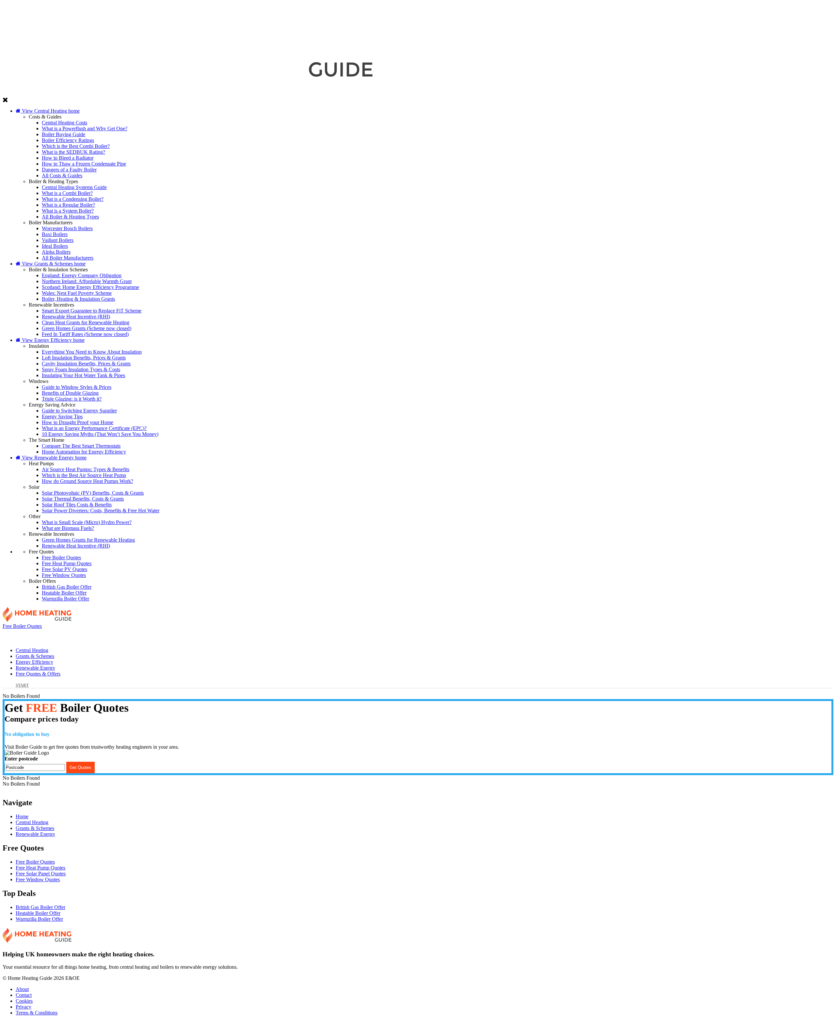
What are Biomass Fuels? (68, 528)
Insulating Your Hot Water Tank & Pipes (83, 375)
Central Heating (83, 635)
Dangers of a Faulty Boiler (69, 169)
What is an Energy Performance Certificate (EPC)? (94, 428)
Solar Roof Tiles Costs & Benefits (77, 504)
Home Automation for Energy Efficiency (84, 452)
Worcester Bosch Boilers (67, 228)
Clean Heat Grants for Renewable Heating (85, 322)
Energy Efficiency (416, 635)
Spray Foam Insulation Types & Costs (81, 369)
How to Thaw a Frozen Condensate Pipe (84, 164)
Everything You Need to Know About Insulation (92, 352)
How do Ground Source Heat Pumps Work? (87, 481)
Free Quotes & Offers (748, 635)
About (22, 989)
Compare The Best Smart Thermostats (81, 446)
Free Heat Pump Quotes (66, 563)
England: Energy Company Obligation (81, 275)
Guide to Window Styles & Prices (76, 387)
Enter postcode (21, 758)
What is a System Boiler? (68, 211)
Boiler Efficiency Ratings (68, 140)
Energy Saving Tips (62, 416)
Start (22, 685)
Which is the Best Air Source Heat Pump (84, 475)
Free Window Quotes (64, 575)
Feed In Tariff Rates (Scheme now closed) (85, 334)
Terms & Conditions (36, 1012)
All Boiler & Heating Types (70, 216)
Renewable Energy (581, 635)
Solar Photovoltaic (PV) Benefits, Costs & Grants (93, 493)
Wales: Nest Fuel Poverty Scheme (77, 293)
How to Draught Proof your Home (77, 422)
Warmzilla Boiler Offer (65, 598)
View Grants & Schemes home (53, 263)
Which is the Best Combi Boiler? (76, 146)
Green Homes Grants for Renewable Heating (88, 540)
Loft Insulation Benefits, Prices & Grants (84, 357)
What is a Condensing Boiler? (73, 199)
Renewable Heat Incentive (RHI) (76, 316)
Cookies (24, 1001)
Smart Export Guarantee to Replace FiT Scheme (91, 310)
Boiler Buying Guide (63, 134)
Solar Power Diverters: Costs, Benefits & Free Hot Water (100, 510)
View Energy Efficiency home (53, 340)
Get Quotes (80, 767)
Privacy (23, 1007)
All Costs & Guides (62, 175)
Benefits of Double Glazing (70, 393)
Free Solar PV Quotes (64, 569)
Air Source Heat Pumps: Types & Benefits (85, 469)
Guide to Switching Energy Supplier (79, 410)
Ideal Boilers (55, 246)
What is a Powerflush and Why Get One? (84, 128)
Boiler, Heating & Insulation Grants (78, 299)
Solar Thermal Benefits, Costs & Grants (83, 499)
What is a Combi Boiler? (67, 193)
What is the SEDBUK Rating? (73, 152)
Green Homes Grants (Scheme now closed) (86, 328)
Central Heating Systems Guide (74, 187)
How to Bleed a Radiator (67, 158)
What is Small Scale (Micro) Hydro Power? (87, 522)
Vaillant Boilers (57, 240)
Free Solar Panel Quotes (41, 873)
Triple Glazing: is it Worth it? (72, 399)
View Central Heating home (50, 111)
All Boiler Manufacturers (67, 258)
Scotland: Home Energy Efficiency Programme (90, 287)
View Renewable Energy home (54, 457)
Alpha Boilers (56, 252)
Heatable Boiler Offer (64, 593)
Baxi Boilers (55, 234)
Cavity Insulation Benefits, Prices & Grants (86, 363)
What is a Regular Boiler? (68, 205)
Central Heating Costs (64, 122)
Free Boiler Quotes (61, 557)
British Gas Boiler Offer (66, 587)
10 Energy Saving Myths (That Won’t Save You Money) (100, 434)
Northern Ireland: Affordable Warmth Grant (87, 281)
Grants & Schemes (249, 635)
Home (22, 816)
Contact (24, 995)
